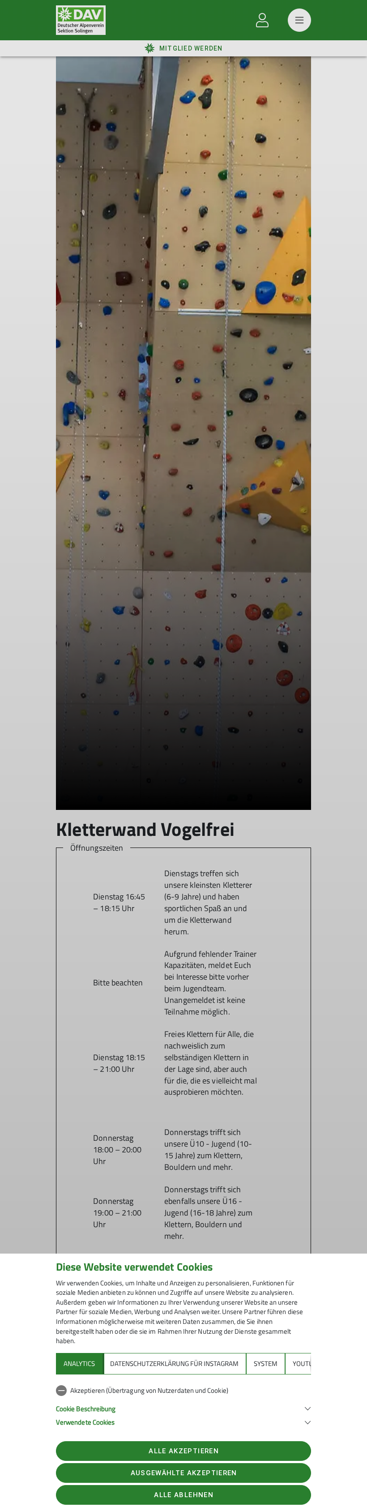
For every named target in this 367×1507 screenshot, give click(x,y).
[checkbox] (183, 1391)
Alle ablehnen (183, 1495)
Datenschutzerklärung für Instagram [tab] (174, 1363)
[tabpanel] (183, 1404)
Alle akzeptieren (183, 1451)
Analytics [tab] (79, 1363)
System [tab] (265, 1363)
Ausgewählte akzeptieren (184, 1473)
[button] (183, 1408)
